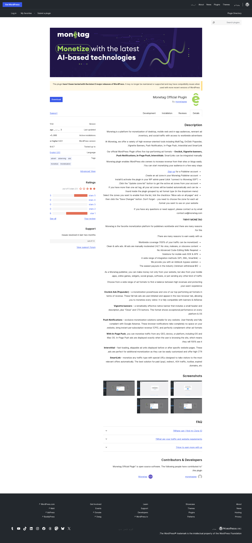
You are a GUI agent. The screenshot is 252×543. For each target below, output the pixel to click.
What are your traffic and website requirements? (179, 439)
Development (149, 113)
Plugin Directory (235, 13)
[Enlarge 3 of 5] (131, 384)
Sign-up (171, 171)
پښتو (214, 529)
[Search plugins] (213, 22)
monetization (65, 164)
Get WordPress (12, 4)
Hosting (238, 512)
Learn (145, 504)
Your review (90, 218)
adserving (62, 158)
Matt (51, 508)
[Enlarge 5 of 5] (165, 401)
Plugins (192, 512)
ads (69, 158)
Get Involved (95, 504)
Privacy (238, 517)
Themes (191, 508)
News (239, 508)
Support (53, 113)
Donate (97, 512)
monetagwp (181, 101)
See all (53, 218)
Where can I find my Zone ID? (187, 431)
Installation (167, 113)
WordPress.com (47, 504)
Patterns (191, 517)
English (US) (55, 152)
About (239, 504)
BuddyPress (48, 517)
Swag (97, 517)
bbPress (50, 512)
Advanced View (88, 171)
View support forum (86, 247)
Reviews (182, 113)
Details (196, 113)
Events (98, 508)
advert (53, 158)
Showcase (190, 504)
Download (56, 99)
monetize (54, 164)
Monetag (142, 476)
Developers (143, 512)
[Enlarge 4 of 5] (198, 401)
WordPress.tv (141, 517)
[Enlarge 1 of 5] (198, 384)
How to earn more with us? (189, 447)
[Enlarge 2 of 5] (165, 384)
